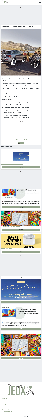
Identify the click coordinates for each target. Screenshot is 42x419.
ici (15, 90)
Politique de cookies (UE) (6, 411)
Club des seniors (4, 404)
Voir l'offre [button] (20, 143)
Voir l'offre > (21, 167)
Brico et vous (4, 401)
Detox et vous (4, 402)
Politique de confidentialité (7, 407)
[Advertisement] (21, 15)
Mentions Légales (5, 409)
